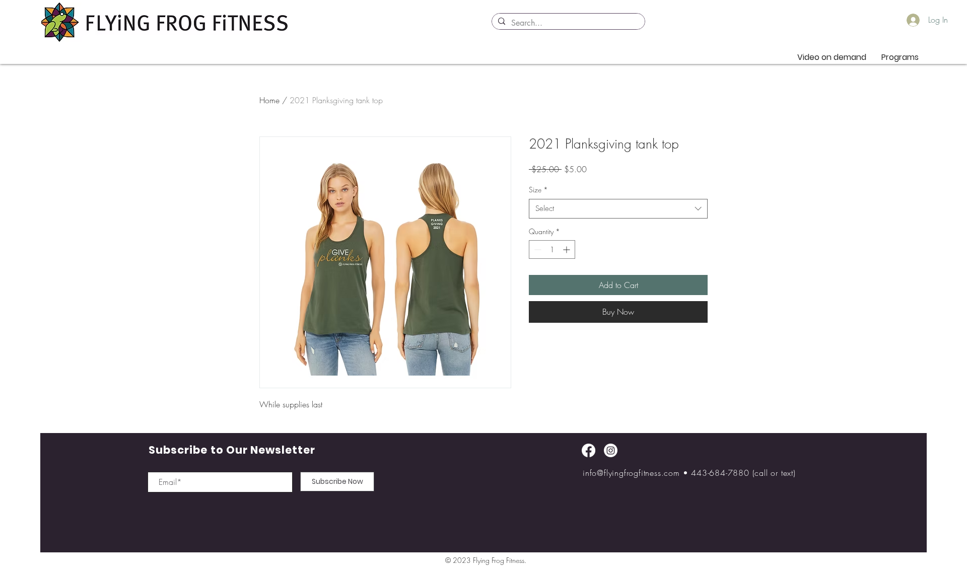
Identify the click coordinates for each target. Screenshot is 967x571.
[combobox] (618, 209)
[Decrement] (536, 249)
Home (269, 100)
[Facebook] (588, 450)
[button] (900, 57)
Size (538, 189)
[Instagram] (610, 450)
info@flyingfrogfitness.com (631, 472)
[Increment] (567, 249)
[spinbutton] (552, 249)
